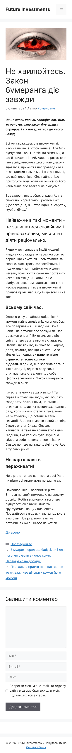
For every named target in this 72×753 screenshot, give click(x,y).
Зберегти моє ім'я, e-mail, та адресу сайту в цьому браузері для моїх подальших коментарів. (38, 690)
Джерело (13, 532)
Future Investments (28, 9)
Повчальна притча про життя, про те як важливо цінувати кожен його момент (34, 572)
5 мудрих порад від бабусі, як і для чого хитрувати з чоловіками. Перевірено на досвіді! (35, 555)
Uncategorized (21, 544)
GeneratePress (36, 747)
